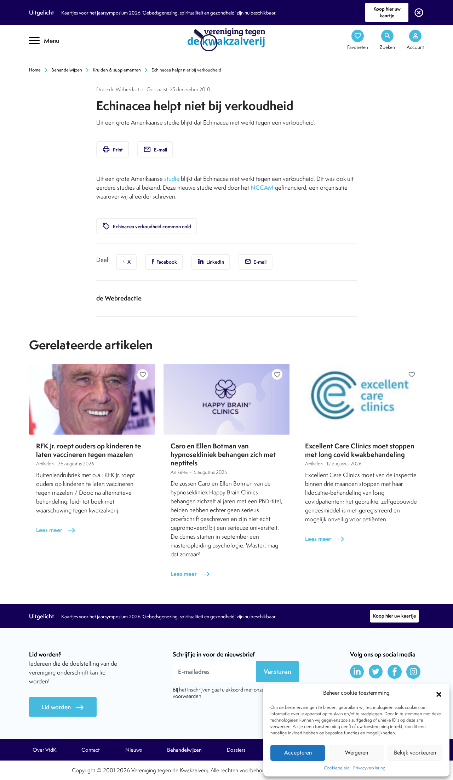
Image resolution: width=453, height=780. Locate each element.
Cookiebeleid (337, 768)
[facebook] (395, 672)
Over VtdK (44, 749)
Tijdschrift (53, 62)
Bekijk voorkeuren (415, 752)
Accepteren (298, 752)
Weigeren (356, 752)
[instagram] (413, 672)
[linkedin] (357, 672)
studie (171, 179)
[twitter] (376, 672)
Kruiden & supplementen (117, 70)
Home (35, 70)
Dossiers (236, 749)
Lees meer (56, 530)
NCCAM (262, 187)
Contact (90, 749)
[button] (438, 693)
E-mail (155, 149)
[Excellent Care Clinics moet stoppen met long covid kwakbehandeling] (361, 399)
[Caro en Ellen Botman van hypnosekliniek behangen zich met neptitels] (226, 399)
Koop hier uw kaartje (387, 12)
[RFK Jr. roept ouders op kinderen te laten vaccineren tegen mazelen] (92, 399)
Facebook (166, 262)
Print (112, 149)
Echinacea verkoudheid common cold (146, 226)
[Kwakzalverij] (226, 39)
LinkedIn (214, 262)
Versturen (277, 671)
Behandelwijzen (66, 70)
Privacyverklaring (369, 768)
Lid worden (62, 707)
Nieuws (133, 749)
